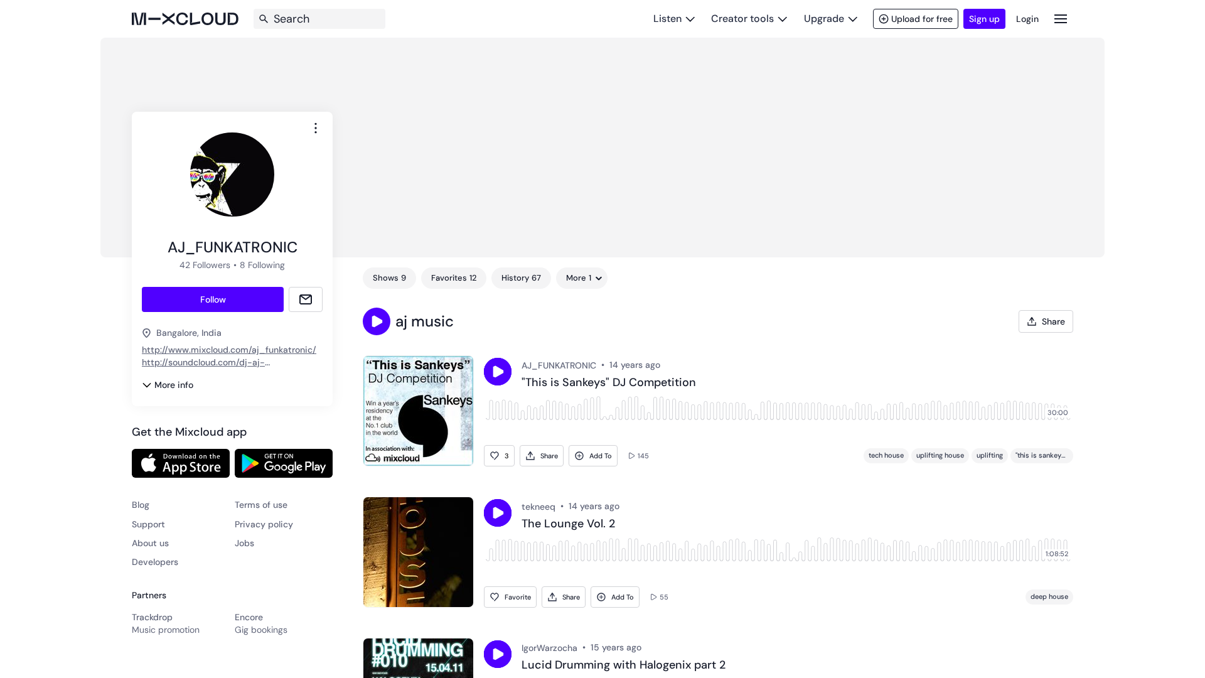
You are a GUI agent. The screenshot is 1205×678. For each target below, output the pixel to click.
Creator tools (742, 18)
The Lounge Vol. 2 (568, 524)
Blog (140, 504)
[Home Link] (185, 19)
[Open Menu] (1060, 18)
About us (150, 543)
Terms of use (261, 504)
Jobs (244, 543)
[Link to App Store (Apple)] (181, 463)
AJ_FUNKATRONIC (559, 365)
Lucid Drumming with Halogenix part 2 (624, 665)
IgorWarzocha (549, 648)
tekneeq (538, 506)
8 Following (262, 265)
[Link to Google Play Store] (284, 463)
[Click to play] (497, 371)
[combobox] (316, 128)
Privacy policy (264, 524)
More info (173, 384)
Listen (667, 18)
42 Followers (204, 265)
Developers (155, 562)
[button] (376, 321)
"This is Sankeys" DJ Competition (609, 383)
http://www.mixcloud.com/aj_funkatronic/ (229, 349)
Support (148, 524)
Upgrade (824, 18)
